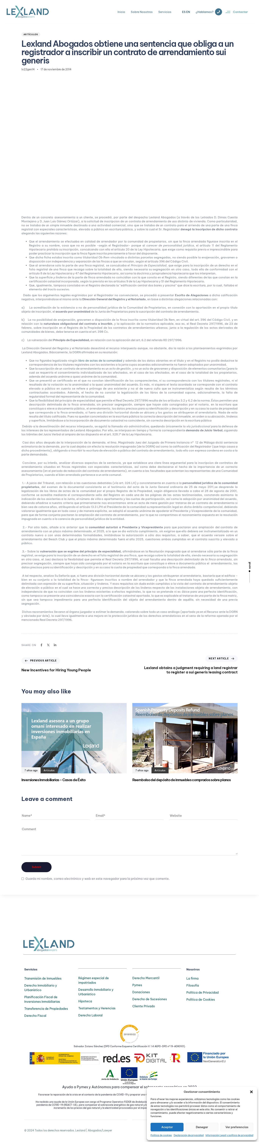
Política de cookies (161, 1135)
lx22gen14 (28, 69)
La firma (192, 978)
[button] (251, 1092)
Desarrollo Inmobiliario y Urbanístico (95, 992)
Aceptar (167, 1127)
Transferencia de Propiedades (46, 1009)
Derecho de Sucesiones (149, 999)
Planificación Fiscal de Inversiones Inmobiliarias (42, 999)
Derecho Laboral (90, 1015)
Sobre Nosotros (142, 12)
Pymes (137, 985)
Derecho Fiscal (35, 1016)
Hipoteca (85, 1001)
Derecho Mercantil (145, 978)
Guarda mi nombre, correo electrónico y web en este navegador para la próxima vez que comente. (97, 879)
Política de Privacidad (202, 992)
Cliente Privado (143, 1006)
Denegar (202, 1127)
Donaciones (141, 992)
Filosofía (192, 985)
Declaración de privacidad (189, 1135)
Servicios (164, 12)
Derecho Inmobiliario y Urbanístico (40, 988)
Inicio (121, 12)
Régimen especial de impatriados (93, 980)
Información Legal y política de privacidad (229, 1135)
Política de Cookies (200, 999)
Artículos (31, 34)
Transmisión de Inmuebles (42, 978)
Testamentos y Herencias (96, 1008)
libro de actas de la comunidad (100, 360)
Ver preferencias (236, 1127)
